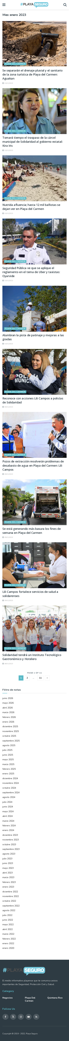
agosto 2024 (8, 797)
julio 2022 (7, 915)
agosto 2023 (8, 853)
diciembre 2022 (10, 891)
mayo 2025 (8, 759)
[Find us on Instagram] (21, 1017)
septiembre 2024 (11, 792)
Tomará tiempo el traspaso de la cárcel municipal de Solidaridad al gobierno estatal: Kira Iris (32, 142)
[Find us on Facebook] (5, 1017)
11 (40, 678)
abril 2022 (7, 929)
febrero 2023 (9, 882)
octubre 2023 (9, 844)
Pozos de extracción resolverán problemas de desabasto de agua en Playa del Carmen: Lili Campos (33, 465)
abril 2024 (7, 816)
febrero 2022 (9, 938)
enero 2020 (8, 948)
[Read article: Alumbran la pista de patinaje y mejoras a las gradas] (34, 309)
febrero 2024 (9, 825)
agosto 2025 (8, 745)
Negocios (7, 997)
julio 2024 (7, 802)
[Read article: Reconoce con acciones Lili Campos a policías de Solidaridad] (34, 372)
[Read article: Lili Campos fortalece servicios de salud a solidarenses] (34, 565)
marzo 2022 (8, 933)
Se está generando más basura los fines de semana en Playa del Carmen (31, 531)
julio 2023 (7, 858)
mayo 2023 (8, 868)
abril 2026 (7, 707)
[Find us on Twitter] (13, 1017)
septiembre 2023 (11, 849)
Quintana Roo (55, 997)
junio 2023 (7, 863)
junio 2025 (7, 754)
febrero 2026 (9, 717)
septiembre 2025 (11, 740)
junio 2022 (7, 919)
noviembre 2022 (10, 896)
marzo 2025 (8, 764)
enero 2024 (8, 830)
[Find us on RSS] (36, 1017)
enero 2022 (8, 943)
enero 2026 (8, 721)
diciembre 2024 (10, 778)
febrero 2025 (9, 768)
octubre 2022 (9, 900)
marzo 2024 (8, 820)
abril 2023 (7, 872)
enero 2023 (8, 886)
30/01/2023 (8, 407)
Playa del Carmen (15, 64)
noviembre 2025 (10, 731)
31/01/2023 (8, 83)
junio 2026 (7, 698)
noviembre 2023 (10, 839)
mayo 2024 (8, 811)
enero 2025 (8, 773)
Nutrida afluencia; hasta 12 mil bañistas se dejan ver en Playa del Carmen (31, 207)
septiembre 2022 (11, 905)
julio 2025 (7, 750)
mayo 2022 (8, 924)
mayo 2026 (8, 702)
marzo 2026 (8, 712)
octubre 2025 (9, 735)
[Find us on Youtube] (29, 1017)
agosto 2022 (8, 910)
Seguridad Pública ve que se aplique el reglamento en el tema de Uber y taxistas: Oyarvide (31, 272)
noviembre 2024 (10, 783)
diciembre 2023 (10, 835)
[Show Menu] (3, 5)
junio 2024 (7, 806)
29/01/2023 (8, 474)
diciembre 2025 (10, 726)
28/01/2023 (8, 664)
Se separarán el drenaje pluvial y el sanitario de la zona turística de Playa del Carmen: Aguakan (32, 74)
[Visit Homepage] (34, 5)
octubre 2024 (9, 787)
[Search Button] (65, 5)
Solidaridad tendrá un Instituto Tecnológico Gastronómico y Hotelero (31, 657)
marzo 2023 (8, 877)
